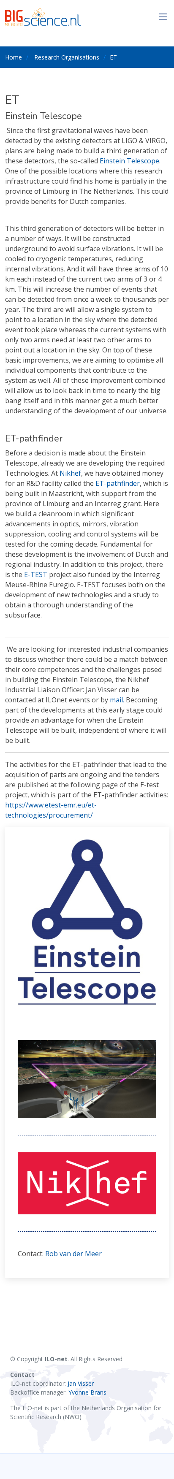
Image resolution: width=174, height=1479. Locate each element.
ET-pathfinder (117, 483)
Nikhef (70, 473)
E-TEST (35, 574)
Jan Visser (81, 1383)
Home (13, 57)
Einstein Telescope (129, 160)
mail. (117, 699)
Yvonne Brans (87, 1392)
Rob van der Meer (73, 1253)
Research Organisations (66, 57)
